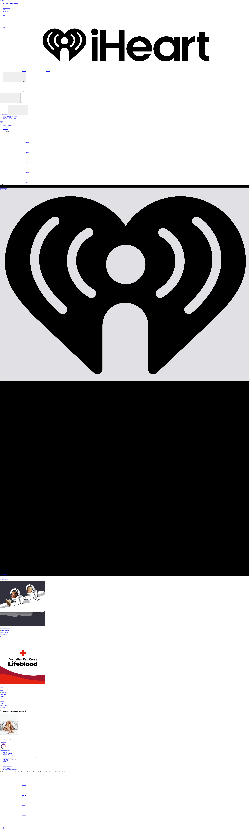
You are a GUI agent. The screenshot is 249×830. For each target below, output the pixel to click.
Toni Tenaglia (5, 767)
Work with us (5, 129)
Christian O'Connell (4, 104)
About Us (5, 752)
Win (3, 10)
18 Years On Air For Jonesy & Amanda (11, 118)
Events (4, 15)
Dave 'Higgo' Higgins (7, 766)
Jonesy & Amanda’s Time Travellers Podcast (12, 116)
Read (4, 12)
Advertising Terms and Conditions (10, 755)
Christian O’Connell (7, 6)
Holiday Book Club (7, 117)
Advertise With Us (6, 126)
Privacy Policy (6, 760)
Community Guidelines (7, 758)
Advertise (5, 13)
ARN (4, 827)
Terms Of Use (5, 761)
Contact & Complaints (7, 125)
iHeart (4, 828)
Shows (4, 9)
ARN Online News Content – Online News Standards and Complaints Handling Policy (20, 756)
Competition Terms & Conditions (9, 127)
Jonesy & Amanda (6, 8)
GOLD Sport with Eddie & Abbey (10, 769)
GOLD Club (5, 11)
